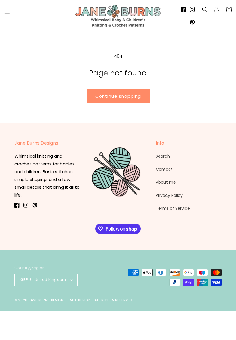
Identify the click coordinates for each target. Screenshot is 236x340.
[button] (7, 16)
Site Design (80, 300)
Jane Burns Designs (48, 300)
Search (163, 156)
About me (166, 182)
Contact (164, 169)
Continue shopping (118, 96)
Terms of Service (173, 208)
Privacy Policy (169, 195)
